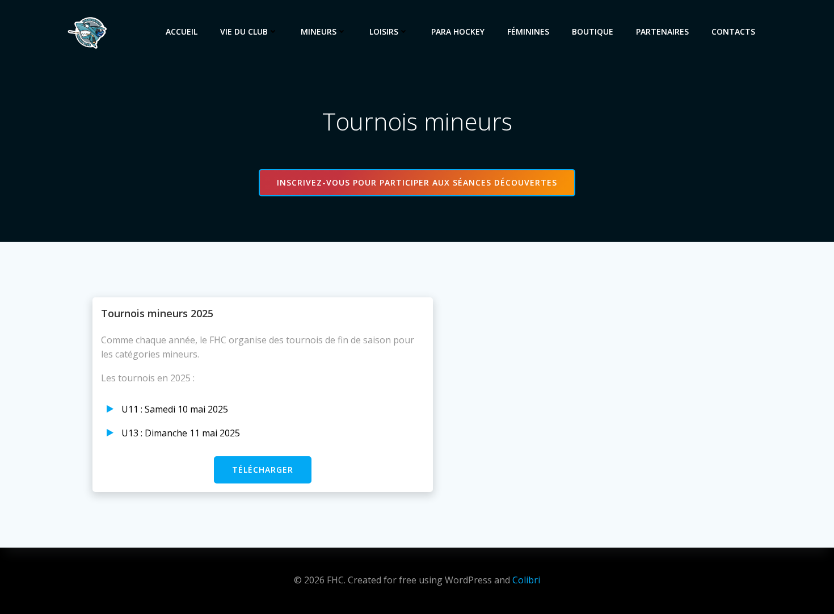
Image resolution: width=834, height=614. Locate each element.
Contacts (733, 31)
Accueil (181, 31)
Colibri (526, 580)
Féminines (528, 31)
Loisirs (383, 31)
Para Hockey (458, 31)
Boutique (592, 31)
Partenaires (662, 31)
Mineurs (318, 31)
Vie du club (244, 31)
